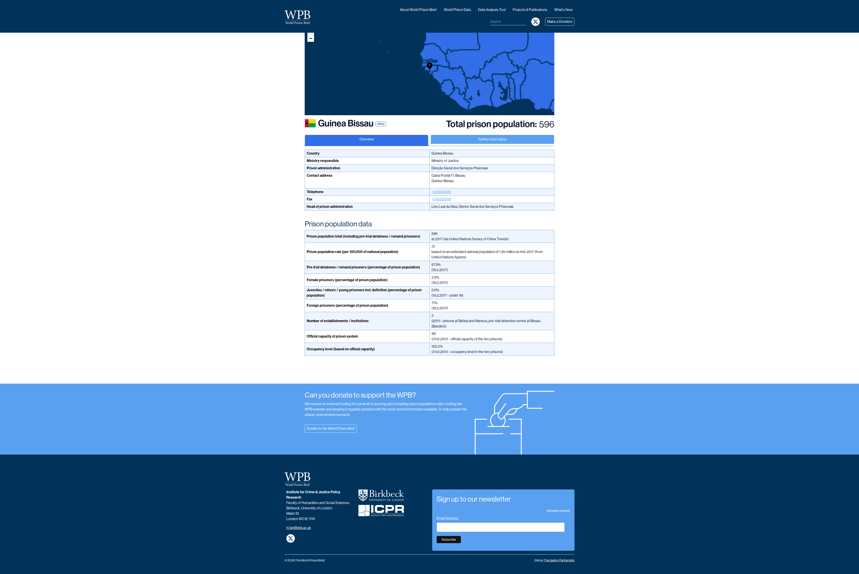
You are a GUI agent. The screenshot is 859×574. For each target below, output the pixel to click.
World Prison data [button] (457, 10)
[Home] (299, 17)
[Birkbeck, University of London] (381, 497)
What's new (563, 10)
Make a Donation (559, 21)
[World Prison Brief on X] (535, 21)
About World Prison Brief (418, 10)
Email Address (449, 519)
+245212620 (441, 192)
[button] (429, 66)
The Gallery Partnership (559, 560)
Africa (380, 123)
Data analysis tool (492, 10)
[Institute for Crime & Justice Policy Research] (381, 512)
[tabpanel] (429, 267)
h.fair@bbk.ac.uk (298, 528)
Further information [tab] (492, 139)
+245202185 (441, 199)
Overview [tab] (366, 139)
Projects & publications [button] (530, 10)
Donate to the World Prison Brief (331, 428)
